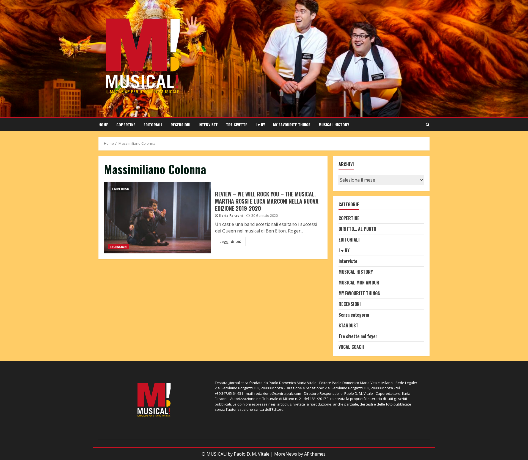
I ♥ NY (260, 124)
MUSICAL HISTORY (334, 124)
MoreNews (285, 454)
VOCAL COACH (351, 347)
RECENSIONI (180, 124)
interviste (208, 124)
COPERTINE (125, 124)
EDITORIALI (153, 124)
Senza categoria (354, 314)
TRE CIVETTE (236, 124)
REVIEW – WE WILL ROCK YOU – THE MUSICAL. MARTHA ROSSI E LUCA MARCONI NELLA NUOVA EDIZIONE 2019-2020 (157, 217)
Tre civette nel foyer (358, 336)
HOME (103, 124)
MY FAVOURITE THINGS (291, 124)
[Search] (428, 124)
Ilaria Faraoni (231, 215)
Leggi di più (230, 241)
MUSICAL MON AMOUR (359, 282)
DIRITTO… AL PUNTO (357, 229)
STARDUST (348, 325)
